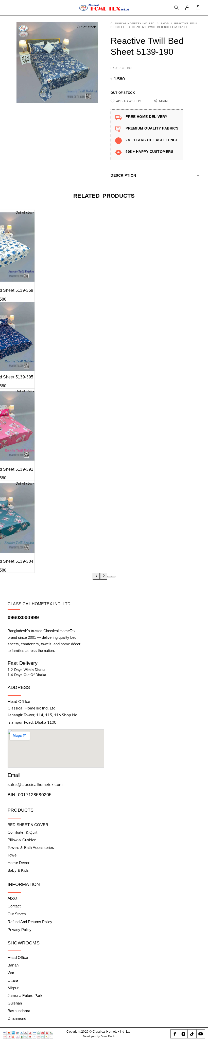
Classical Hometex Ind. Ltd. (133, 23)
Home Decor (18, 863)
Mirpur (13, 988)
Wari (11, 973)
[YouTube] (200, 1034)
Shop (165, 23)
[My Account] (187, 7)
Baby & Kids (18, 870)
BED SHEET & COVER (28, 825)
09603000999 (23, 617)
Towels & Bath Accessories (31, 847)
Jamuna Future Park (25, 995)
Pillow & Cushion (22, 840)
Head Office (18, 957)
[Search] (176, 7)
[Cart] (198, 7)
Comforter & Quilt (22, 832)
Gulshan (15, 1003)
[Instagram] (183, 1034)
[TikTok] (192, 1034)
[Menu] (11, 7)
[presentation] (96, 576)
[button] (109, 576)
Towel (12, 855)
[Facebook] (174, 1034)
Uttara (13, 980)
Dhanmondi (17, 1018)
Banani (13, 965)
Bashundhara (19, 1011)
